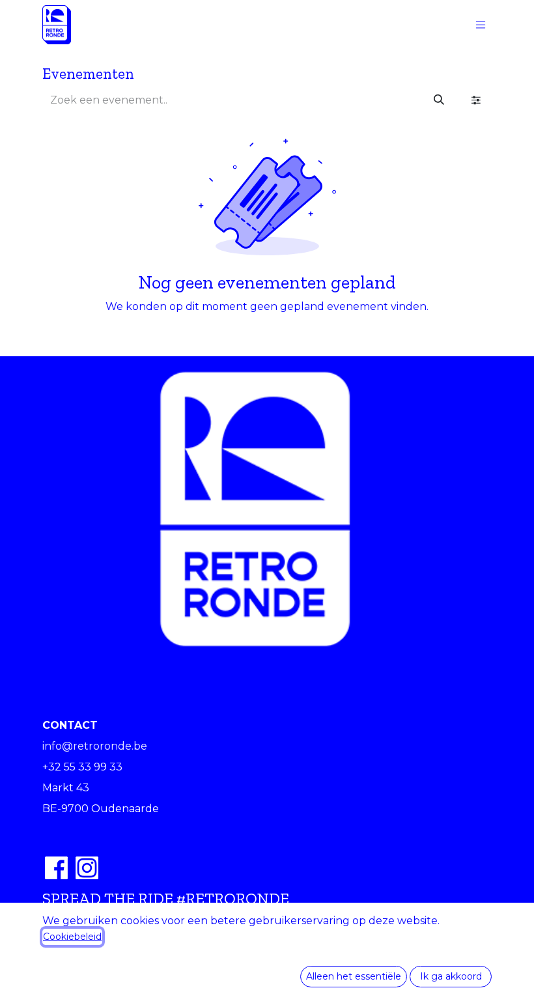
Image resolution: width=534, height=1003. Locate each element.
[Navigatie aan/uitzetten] (481, 25)
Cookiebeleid (72, 936)
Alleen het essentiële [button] (353, 976)
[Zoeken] (439, 100)
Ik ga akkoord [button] (451, 976)
